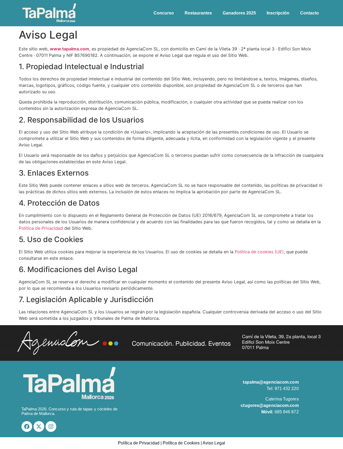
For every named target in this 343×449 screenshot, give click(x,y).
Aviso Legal (214, 443)
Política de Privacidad (41, 228)
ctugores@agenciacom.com (270, 405)
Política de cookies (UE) (259, 251)
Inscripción (278, 13)
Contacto (309, 13)
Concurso (164, 13)
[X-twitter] (38, 426)
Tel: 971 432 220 (283, 388)
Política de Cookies (181, 443)
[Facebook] (26, 426)
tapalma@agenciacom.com (271, 382)
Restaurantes (198, 13)
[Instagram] (51, 426)
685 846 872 (280, 412)
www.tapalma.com (69, 48)
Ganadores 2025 (239, 13)
